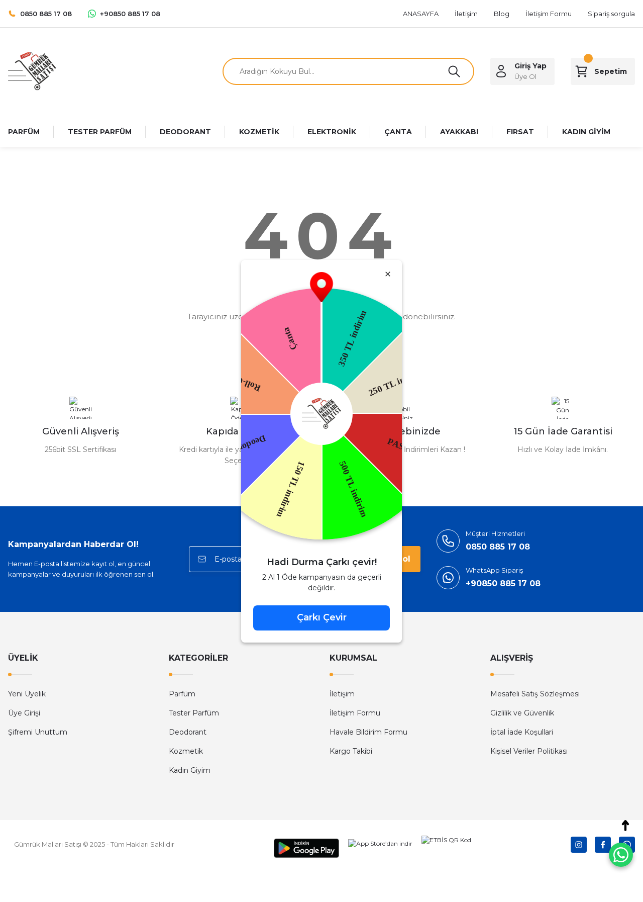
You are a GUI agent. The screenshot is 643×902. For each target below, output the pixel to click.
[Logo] (32, 70)
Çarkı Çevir (322, 617)
